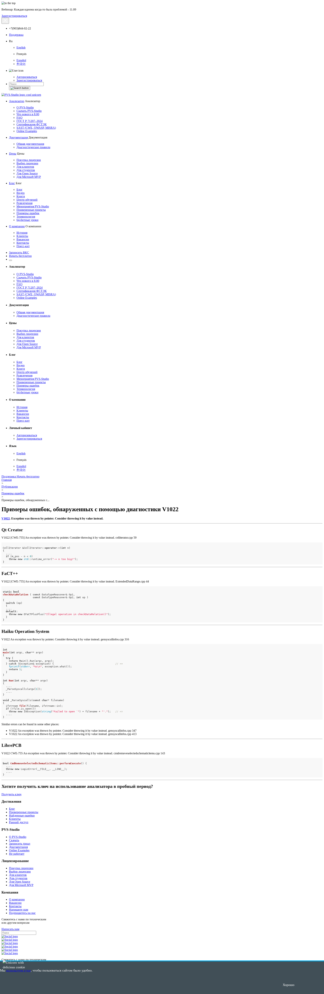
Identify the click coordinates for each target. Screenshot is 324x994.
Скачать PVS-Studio (29, 110)
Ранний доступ (18, 822)
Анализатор (16, 101)
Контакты (22, 242)
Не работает (16, 853)
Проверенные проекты (31, 209)
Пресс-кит (23, 246)
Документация (18, 137)
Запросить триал (19, 843)
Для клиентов (25, 166)
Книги (20, 196)
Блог (12, 183)
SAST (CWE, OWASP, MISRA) (36, 127)
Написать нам (10, 929)
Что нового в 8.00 (27, 114)
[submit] (19, 88)
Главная (7, 479)
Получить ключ (11, 794)
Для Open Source (27, 173)
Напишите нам (18, 909)
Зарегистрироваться (14, 15)
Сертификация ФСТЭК (31, 124)
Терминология (25, 216)
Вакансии (22, 239)
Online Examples (26, 131)
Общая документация (30, 143)
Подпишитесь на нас (22, 913)
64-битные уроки (27, 220)
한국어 (21, 63)
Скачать (14, 840)
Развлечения (24, 203)
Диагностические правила (33, 147)
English (21, 47)
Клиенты (22, 236)
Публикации (10, 486)
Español (21, 60)
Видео (20, 193)
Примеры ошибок (27, 213)
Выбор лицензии (27, 163)
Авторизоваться (26, 77)
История (21, 232)
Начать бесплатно (20, 255)
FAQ (19, 117)
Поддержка (16, 34)
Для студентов (25, 170)
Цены (12, 153)
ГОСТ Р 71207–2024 (29, 121)
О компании (17, 226)
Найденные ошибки (22, 815)
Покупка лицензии (28, 160)
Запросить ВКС (19, 252)
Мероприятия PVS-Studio (32, 206)
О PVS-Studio (25, 107)
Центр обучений (27, 199)
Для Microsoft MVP (28, 176)
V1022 (6, 518)
